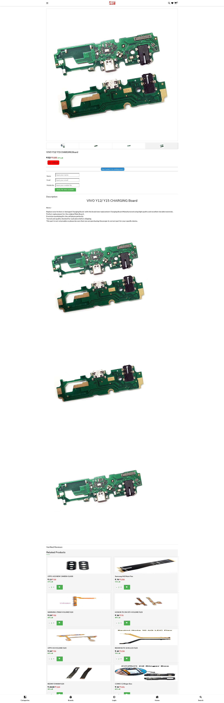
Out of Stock (53, 163)
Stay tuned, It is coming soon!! (113, 169)
